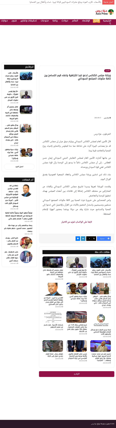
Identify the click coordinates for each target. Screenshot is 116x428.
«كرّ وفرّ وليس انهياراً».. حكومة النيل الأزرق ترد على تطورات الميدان (77, 272)
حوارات (4, 20)
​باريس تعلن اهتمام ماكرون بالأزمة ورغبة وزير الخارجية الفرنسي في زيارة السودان (77, 356)
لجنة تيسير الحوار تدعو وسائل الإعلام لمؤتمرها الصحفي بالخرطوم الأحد (101, 332)
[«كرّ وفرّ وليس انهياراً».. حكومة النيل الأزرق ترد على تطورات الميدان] (76, 262)
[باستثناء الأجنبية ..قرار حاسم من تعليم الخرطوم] (52, 317)
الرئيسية (107, 20)
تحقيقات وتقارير (29, 20)
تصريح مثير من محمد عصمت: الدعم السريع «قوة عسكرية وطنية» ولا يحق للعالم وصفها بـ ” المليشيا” (101, 357)
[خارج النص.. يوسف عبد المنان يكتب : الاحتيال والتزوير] (26, 243)
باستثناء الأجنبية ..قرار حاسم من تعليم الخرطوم (53, 326)
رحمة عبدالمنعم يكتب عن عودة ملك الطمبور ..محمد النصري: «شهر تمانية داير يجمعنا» (18, 228)
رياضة (55, 20)
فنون (14, 20)
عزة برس (106, 118)
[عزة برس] (104, 12)
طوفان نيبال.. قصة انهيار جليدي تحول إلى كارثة (54, 355)
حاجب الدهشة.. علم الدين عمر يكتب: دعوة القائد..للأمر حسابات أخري (11, 256)
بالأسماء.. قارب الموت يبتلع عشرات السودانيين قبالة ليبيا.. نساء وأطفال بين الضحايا (65, 2)
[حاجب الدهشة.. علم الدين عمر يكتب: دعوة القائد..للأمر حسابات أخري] (26, 257)
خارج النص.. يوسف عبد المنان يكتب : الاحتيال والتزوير (11, 240)
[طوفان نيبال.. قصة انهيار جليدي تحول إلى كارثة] (52, 346)
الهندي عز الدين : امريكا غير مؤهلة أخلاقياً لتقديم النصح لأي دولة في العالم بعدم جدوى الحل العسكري (53, 301)
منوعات (45, 20)
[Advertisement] (58, 43)
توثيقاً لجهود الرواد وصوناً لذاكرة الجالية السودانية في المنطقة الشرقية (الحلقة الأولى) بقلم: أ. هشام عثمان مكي (18, 215)
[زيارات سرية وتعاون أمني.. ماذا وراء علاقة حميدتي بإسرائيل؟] (76, 288)
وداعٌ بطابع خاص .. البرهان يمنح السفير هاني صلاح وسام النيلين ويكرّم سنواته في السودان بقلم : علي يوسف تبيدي (101, 301)
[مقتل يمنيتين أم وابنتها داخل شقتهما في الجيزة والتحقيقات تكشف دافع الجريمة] (52, 262)
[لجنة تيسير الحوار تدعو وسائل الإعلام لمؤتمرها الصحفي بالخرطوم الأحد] (100, 319)
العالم (75, 20)
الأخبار (96, 20)
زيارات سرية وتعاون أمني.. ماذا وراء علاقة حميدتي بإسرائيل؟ (78, 298)
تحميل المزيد (19, 166)
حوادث (65, 20)
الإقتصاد (86, 20)
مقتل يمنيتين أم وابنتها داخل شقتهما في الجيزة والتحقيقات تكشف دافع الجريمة (53, 273)
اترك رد (77, 374)
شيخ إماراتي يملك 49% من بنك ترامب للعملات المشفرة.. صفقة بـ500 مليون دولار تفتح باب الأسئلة (77, 328)
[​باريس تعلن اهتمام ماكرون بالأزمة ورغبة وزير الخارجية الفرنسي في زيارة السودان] (76, 346)
